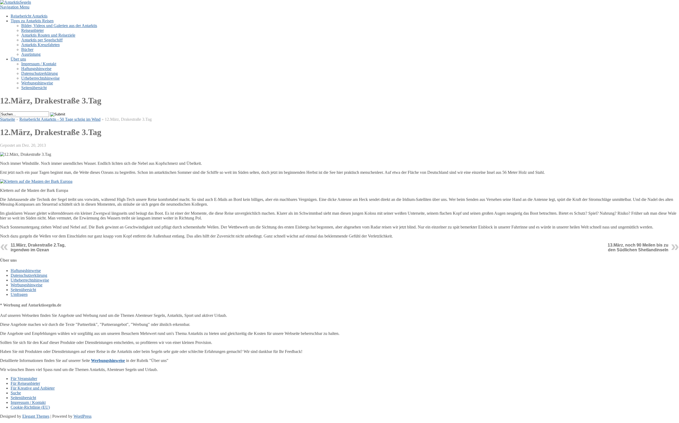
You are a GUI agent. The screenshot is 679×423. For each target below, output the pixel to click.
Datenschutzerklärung (39, 73)
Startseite (7, 119)
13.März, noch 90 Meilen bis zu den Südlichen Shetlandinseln (638, 247)
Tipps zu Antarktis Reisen (32, 21)
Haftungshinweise (36, 68)
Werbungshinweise (37, 83)
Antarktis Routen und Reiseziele (48, 35)
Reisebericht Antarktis (29, 16)
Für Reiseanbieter (25, 383)
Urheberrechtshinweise (40, 78)
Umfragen (19, 294)
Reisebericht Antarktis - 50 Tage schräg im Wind (60, 119)
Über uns (18, 59)
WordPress (82, 416)
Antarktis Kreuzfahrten (40, 44)
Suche (16, 393)
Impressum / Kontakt (38, 64)
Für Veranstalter (24, 378)
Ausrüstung (31, 54)
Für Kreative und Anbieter (33, 388)
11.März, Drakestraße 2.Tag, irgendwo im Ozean (38, 247)
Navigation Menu (14, 7)
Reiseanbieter (32, 30)
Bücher (27, 49)
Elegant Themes (35, 416)
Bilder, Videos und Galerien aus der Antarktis (59, 25)
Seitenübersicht (34, 87)
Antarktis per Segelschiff (42, 40)
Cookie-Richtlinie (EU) (30, 407)
